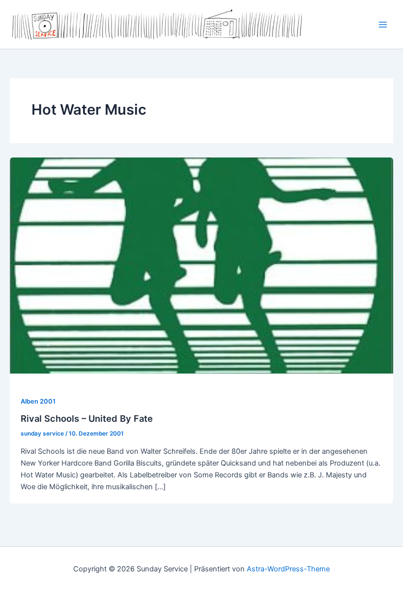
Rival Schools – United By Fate (87, 418)
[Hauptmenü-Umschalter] (383, 24)
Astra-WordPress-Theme (288, 569)
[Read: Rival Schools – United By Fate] (201, 265)
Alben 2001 (38, 401)
